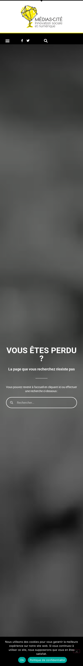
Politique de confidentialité (47, 660)
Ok (22, 660)
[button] (7, 40)
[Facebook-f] (22, 41)
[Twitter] (28, 41)
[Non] (76, 651)
